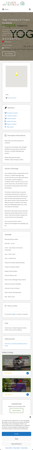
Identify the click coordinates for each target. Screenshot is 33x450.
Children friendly (12, 116)
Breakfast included (12, 113)
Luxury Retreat (6, 29)
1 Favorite (24, 358)
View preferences (16, 444)
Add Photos (7, 48)
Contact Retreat (16, 410)
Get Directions (12, 98)
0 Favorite (8, 42)
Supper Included (11, 124)
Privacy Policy (8, 447)
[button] (30, 417)
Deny (16, 439)
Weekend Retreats (17, 33)
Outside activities (11, 121)
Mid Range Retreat (18, 29)
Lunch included (11, 118)
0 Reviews (17, 39)
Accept (16, 434)
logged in (14, 314)
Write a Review (9, 54)
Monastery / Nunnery (8, 31)
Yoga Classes (10, 127)
